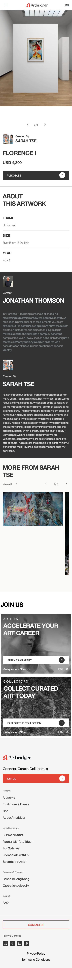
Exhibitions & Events (16, 804)
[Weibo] (26, 943)
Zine (5, 810)
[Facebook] (12, 943)
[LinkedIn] (19, 943)
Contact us (36, 925)
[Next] (66, 484)
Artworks (9, 797)
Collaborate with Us (16, 854)
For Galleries (11, 848)
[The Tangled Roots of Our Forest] (33, 509)
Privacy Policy (36, 953)
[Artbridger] (37, 5)
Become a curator (14, 861)
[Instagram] (5, 943)
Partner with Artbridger (17, 841)
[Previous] (46, 484)
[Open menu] (6, 5)
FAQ (60, 669)
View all (7, 484)
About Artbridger (14, 817)
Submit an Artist (13, 834)
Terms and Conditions (36, 959)
